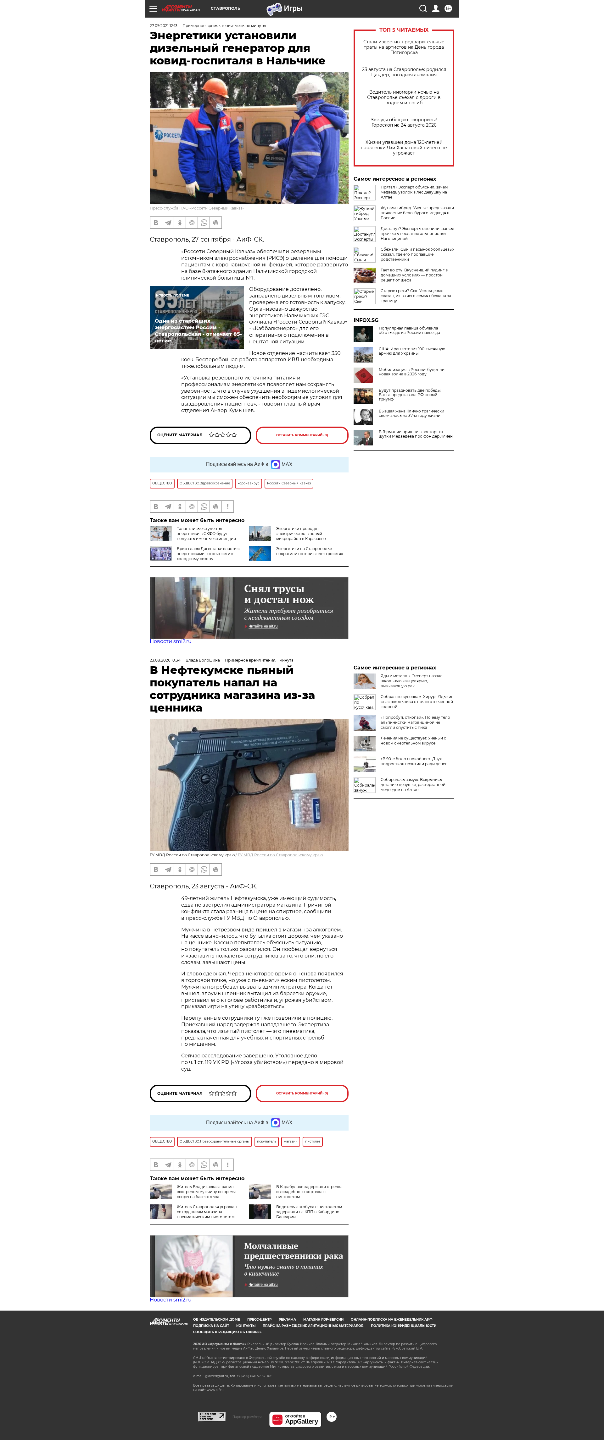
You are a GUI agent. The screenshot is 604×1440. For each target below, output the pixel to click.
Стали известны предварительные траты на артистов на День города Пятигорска (404, 47)
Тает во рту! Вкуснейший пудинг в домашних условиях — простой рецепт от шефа (414, 275)
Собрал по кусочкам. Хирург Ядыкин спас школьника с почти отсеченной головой (417, 701)
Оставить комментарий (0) (302, 435)
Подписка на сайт (211, 1326)
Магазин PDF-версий (323, 1319)
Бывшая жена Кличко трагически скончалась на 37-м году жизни (411, 413)
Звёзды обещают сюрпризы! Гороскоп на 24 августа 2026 (404, 122)
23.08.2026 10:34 (165, 660)
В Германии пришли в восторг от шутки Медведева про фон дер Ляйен (416, 434)
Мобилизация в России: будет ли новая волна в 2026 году (412, 372)
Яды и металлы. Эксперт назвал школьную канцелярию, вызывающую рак (412, 681)
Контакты (245, 1326)
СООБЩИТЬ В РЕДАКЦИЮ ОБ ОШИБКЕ (227, 1332)
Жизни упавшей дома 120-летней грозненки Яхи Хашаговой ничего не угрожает (404, 148)
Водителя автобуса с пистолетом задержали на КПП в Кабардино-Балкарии (309, 1211)
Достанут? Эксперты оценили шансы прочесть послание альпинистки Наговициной (417, 233)
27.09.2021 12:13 (163, 25)
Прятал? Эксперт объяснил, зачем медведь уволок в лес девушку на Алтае (414, 192)
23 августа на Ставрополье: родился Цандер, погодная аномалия (404, 72)
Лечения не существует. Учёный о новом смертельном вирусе (413, 740)
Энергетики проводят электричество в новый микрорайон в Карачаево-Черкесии (288, 536)
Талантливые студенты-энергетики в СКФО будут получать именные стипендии (206, 533)
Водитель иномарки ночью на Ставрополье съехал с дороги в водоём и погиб (404, 98)
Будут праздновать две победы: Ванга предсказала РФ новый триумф (410, 394)
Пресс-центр (259, 1319)
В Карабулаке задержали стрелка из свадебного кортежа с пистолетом (309, 1191)
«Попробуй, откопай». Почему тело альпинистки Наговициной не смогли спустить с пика (415, 722)
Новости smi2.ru (171, 641)
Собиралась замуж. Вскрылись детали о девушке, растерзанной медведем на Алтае (413, 784)
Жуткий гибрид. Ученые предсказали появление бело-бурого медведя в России (417, 212)
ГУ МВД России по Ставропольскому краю (280, 855)
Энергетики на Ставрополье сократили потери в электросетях (309, 551)
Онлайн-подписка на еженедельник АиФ (392, 1319)
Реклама (287, 1319)
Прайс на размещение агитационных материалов (313, 1326)
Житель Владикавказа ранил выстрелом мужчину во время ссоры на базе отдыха (206, 1191)
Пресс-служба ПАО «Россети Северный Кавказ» (197, 208)
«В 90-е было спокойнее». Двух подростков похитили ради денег (414, 761)
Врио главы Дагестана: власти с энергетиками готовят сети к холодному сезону (208, 553)
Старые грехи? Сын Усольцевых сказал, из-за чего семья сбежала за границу (416, 295)
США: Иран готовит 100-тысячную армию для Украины (412, 351)
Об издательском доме (216, 1319)
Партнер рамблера (247, 1417)
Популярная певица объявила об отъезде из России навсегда (409, 330)
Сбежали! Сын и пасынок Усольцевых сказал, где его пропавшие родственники (417, 254)
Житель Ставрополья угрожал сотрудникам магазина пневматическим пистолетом (207, 1211)
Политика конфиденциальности (403, 1326)
